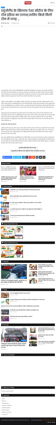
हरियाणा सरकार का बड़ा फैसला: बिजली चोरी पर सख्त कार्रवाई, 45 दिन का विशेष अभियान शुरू (46, 273)
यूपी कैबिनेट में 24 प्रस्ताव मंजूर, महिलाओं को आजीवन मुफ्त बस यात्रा (25, 189)
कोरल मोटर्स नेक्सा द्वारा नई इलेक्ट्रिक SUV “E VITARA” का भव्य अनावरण (46, 342)
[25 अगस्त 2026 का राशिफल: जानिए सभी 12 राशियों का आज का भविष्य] (5, 204)
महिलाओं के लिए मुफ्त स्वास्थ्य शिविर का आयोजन (21, 316)
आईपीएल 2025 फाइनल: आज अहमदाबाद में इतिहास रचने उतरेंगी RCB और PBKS (27, 178)
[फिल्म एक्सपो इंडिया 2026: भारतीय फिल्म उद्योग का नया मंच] (5, 198)
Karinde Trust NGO (6, 412)
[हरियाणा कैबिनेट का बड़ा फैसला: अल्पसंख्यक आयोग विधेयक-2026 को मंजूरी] (33, 267)
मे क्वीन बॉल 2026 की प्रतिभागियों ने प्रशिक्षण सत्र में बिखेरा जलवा (24, 310)
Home (3, 398)
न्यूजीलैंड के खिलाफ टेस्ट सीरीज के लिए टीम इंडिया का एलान (28, 151)
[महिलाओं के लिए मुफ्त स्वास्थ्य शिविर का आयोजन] (5, 318)
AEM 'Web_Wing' (5, 23)
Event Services (5, 410)
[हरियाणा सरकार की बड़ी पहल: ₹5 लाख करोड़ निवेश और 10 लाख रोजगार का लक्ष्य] (33, 281)
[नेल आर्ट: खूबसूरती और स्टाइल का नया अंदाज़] (5, 295)
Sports (3, 7)
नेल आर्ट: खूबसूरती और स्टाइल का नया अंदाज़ (20, 293)
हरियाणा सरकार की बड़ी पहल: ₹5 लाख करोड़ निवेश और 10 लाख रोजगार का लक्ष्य (46, 280)
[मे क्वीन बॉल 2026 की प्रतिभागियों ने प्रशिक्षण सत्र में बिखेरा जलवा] (5, 312)
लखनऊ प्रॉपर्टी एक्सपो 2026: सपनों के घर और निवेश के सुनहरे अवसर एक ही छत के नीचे (46, 329)
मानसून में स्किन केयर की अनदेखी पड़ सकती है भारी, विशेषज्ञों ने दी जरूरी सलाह (27, 299)
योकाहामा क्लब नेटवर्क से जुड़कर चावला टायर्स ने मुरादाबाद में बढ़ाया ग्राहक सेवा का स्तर (13, 345)
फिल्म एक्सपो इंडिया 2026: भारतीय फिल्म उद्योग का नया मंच (23, 196)
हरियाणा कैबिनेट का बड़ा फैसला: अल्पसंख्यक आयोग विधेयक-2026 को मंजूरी (45, 266)
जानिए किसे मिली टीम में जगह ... (28, 148)
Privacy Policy (5, 403)
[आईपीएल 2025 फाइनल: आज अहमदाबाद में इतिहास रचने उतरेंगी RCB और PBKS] (28, 170)
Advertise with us (6, 407)
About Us (4, 401)
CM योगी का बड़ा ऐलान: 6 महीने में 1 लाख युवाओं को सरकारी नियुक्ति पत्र (26, 209)
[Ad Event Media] (28, 3)
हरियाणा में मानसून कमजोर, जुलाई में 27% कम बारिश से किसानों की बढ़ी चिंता (14, 281)
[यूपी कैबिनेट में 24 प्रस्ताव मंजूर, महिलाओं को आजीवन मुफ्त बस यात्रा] (5, 192)
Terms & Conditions (7, 405)
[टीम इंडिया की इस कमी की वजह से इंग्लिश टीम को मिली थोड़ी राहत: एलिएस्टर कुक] (46, 170)
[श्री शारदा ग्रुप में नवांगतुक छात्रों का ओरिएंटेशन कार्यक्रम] (5, 217)
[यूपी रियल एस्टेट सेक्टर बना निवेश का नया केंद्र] (33, 337)
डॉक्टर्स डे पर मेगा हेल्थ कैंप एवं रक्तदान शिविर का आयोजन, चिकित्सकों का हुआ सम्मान (20, 306)
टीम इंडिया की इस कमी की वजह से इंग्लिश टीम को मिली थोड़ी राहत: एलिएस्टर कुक (45, 178)
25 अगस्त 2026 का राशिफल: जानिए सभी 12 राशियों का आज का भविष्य (25, 202)
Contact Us (5, 414)
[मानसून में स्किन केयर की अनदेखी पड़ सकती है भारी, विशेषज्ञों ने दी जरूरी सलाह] (5, 301)
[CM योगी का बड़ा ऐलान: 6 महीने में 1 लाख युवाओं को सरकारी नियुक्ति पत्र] (5, 211)
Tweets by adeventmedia (7, 391)
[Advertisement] (28, 76)
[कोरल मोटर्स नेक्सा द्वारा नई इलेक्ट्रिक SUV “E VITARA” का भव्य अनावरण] (33, 343)
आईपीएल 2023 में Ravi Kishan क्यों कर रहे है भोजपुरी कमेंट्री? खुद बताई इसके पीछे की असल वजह (9, 178)
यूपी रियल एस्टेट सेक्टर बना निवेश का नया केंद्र (45, 335)
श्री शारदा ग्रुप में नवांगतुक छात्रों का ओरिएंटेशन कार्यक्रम (22, 215)
